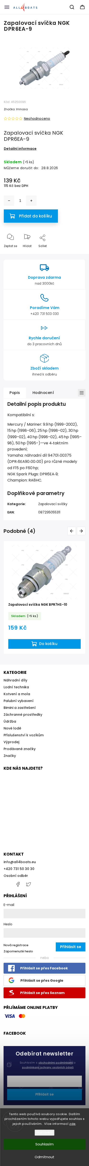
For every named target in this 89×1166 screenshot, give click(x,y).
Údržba (10, 721)
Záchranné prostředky (23, 714)
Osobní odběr (16, 875)
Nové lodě (12, 728)
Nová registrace (16, 945)
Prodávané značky (20, 748)
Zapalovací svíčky (52, 504)
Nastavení (45, 1132)
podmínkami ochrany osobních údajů (48, 1067)
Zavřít (77, 254)
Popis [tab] (14, 392)
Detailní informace (20, 148)
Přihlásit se (44, 1094)
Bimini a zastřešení (20, 707)
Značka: (16, 109)
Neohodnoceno (37, 118)
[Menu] (7, 7)
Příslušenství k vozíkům (24, 735)
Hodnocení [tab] (43, 392)
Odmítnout (44, 1156)
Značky (10, 755)
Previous (72, 531)
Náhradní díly (15, 680)
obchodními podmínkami (55, 1062)
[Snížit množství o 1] (9, 200)
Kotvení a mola (17, 694)
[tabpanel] (44, 597)
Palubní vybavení (18, 700)
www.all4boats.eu (28, 884)
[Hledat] (72, 7)
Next (82, 531)
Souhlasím (44, 1144)
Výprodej (11, 742)
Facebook (17, 884)
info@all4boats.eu (20, 862)
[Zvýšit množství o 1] (31, 200)
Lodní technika (16, 687)
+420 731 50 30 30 (19, 868)
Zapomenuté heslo (18, 951)
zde (72, 1124)
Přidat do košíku (35, 216)
